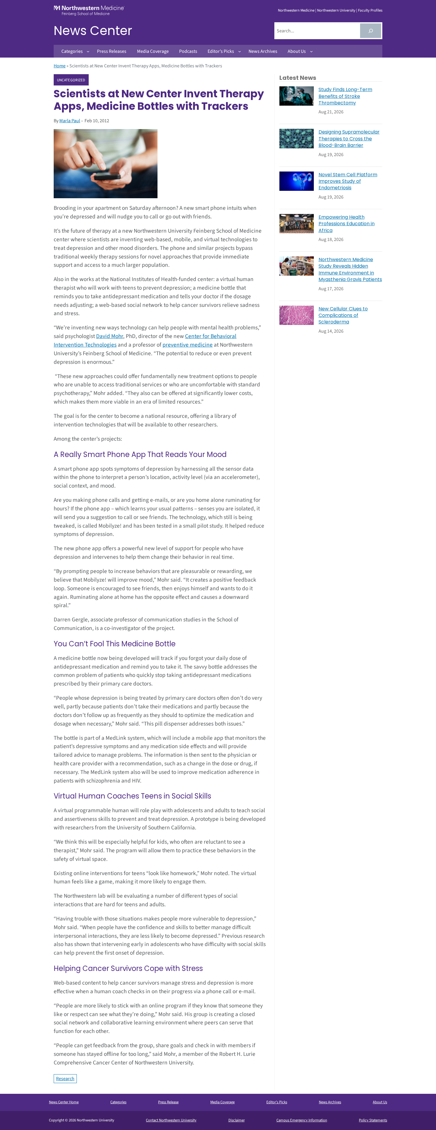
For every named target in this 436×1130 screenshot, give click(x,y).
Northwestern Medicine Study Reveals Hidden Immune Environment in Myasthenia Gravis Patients (350, 269)
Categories (118, 1102)
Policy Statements (373, 1120)
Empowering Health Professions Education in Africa (347, 224)
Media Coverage (222, 1102)
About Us (380, 1102)
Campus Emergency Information (301, 1120)
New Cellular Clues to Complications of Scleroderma (343, 316)
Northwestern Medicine (296, 10)
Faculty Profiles (370, 10)
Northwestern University (336, 10)
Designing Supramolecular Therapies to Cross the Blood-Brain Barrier (349, 139)
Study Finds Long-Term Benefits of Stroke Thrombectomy (345, 96)
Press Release (168, 1102)
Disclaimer (236, 1120)
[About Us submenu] (311, 51)
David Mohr (109, 336)
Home (60, 66)
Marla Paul (69, 121)
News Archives (330, 1102)
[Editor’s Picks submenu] (239, 51)
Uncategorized (71, 80)
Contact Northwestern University (171, 1120)
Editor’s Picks (276, 1102)
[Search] (370, 30)
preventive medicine (188, 345)
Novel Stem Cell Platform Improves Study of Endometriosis (348, 181)
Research (65, 1078)
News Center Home (64, 1102)
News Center (93, 30)
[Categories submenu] (88, 51)
